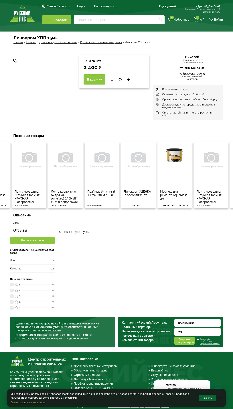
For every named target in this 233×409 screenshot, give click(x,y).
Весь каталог (82, 359)
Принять (207, 398)
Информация (103, 6)
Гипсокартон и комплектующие (173, 366)
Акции (81, 6)
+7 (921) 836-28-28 (207, 6)
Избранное (180, 19)
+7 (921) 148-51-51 (192, 68)
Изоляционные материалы (169, 379)
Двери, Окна (159, 370)
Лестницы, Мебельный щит (93, 379)
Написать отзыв (32, 240)
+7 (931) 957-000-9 (192, 73)
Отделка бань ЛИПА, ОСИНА (93, 388)
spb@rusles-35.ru (211, 12)
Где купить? (167, 6)
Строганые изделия (87, 375)
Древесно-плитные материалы (95, 366)
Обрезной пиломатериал (91, 370)
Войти (218, 19)
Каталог (60, 20)
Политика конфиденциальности (28, 402)
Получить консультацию (184, 341)
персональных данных (210, 344)
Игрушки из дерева (164, 375)
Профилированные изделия (93, 383)
